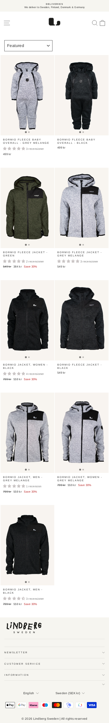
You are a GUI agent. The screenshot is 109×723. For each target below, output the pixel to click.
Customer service (22, 663)
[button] (14, 149)
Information (16, 674)
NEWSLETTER (16, 652)
